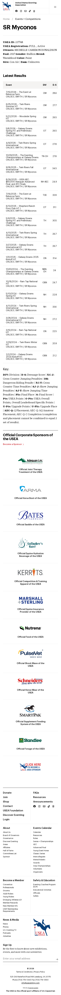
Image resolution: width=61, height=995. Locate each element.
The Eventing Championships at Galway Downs (22, 156)
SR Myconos (30, 97)
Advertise (7, 936)
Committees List (9, 853)
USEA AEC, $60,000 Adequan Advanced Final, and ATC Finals (20, 182)
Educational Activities (42, 890)
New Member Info (10, 906)
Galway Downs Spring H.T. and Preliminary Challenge (19, 131)
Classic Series (39, 853)
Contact (8, 806)
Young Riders (8, 897)
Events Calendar (42, 828)
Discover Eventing (13, 815)
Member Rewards (10, 903)
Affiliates (6, 847)
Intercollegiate (39, 857)
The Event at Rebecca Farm (18, 93)
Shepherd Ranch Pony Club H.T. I (20, 207)
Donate (7, 793)
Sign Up (7, 945)
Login (6, 819)
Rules (35, 838)
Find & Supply (33, 988)
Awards (36, 863)
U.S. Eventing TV (9, 930)
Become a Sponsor (12, 444)
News (5, 924)
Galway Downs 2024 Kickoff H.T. (19, 356)
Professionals (8, 887)
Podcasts (7, 933)
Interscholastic (39, 860)
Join (5, 797)
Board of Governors (11, 835)
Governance (8, 838)
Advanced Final (39, 847)
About (6, 828)
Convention (7, 884)
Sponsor (6, 857)
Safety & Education (44, 880)
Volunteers (37, 869)
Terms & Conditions (24, 972)
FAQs (36, 793)
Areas (5, 844)
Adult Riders (8, 894)
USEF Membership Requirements (10, 910)
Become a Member (13, 880)
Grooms (6, 891)
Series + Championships (43, 841)
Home (6, 19)
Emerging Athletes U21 (12, 900)
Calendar (37, 832)
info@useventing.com (30, 983)
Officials (36, 893)
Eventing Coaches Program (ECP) (44, 886)
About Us (6, 832)
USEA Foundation (13, 810)
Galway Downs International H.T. (19, 246)
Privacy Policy (39, 972)
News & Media (11, 920)
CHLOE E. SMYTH (14, 97)
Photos (5, 927)
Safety (35, 896)
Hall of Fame (8, 851)
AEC (35, 844)
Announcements (43, 802)
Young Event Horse (41, 851)
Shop (6, 802)
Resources (39, 797)
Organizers (37, 872)
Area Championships (41, 866)
